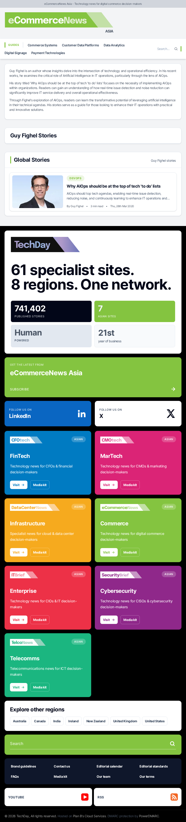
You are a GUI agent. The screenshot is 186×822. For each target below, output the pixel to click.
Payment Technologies (48, 53)
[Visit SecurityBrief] (125, 575)
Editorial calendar (110, 766)
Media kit (39, 485)
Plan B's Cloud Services (89, 816)
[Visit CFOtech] (35, 440)
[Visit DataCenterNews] (35, 507)
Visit (16, 485)
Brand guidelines (23, 766)
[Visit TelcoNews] (35, 642)
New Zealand (95, 721)
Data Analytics (114, 45)
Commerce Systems (42, 45)
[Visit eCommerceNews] (125, 507)
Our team (103, 776)
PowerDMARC (149, 816)
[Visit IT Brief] (35, 575)
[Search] (176, 49)
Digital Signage (16, 53)
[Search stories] (172, 743)
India (57, 721)
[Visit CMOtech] (125, 440)
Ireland (73, 721)
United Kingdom (125, 721)
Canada (40, 721)
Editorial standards (154, 766)
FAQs (15, 776)
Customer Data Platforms (80, 45)
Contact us (62, 766)
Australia (19, 721)
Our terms (147, 776)
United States (154, 721)
